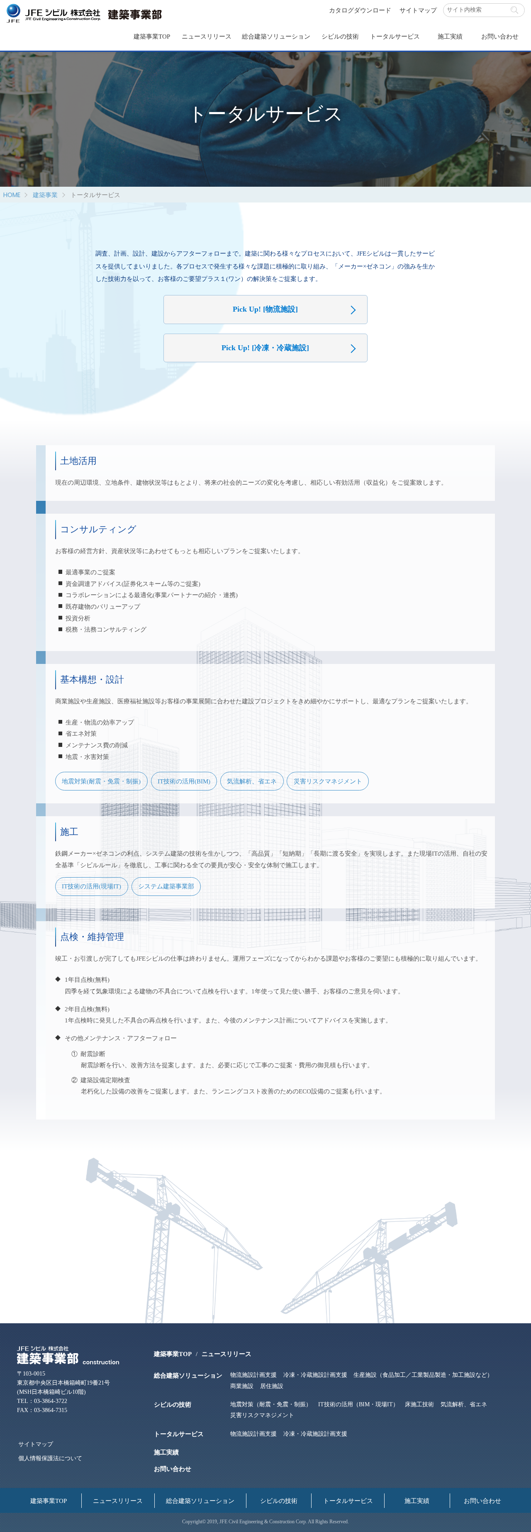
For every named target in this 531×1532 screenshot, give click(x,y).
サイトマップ (418, 10)
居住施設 (271, 1386)
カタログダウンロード (360, 10)
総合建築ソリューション (276, 36)
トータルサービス (395, 36)
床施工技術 (419, 1404)
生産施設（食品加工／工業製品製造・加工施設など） (423, 1375)
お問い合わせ (500, 36)
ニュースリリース (206, 36)
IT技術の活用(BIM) (184, 781)
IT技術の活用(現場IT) (91, 886)
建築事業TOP (152, 36)
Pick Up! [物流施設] (265, 309)
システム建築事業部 (166, 886)
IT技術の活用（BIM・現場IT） (358, 1404)
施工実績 (450, 36)
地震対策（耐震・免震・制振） (271, 1404)
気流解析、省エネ (252, 781)
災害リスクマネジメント (328, 781)
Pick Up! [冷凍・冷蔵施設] (265, 348)
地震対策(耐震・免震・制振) (101, 781)
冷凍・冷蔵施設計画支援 (315, 1375)
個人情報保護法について (50, 1458)
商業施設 (241, 1386)
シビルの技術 (340, 36)
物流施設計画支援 (253, 1375)
